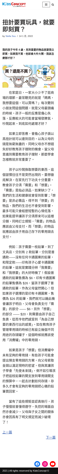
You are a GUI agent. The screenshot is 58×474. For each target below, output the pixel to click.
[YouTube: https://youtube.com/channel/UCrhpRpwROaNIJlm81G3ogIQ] (53, 464)
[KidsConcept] (14, 4)
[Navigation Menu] (46, 4)
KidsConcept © (41, 470)
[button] (53, 4)
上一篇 (7, 432)
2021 (5, 470)
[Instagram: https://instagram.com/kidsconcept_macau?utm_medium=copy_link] (45, 464)
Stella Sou (10, 36)
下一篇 (51, 437)
